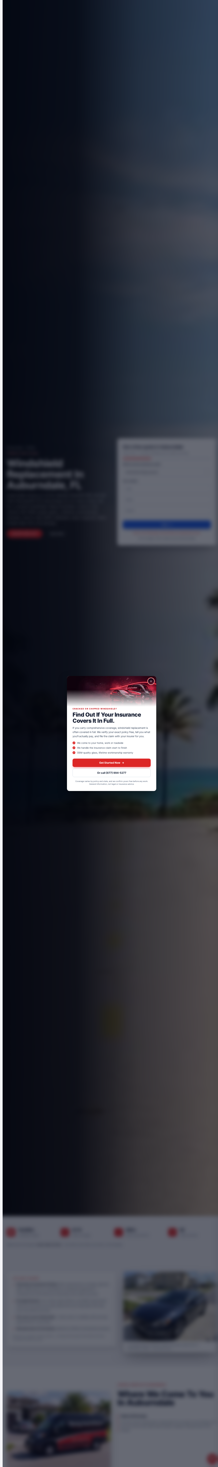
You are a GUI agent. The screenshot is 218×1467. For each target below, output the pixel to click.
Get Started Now (111, 762)
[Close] (151, 681)
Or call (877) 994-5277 (111, 772)
